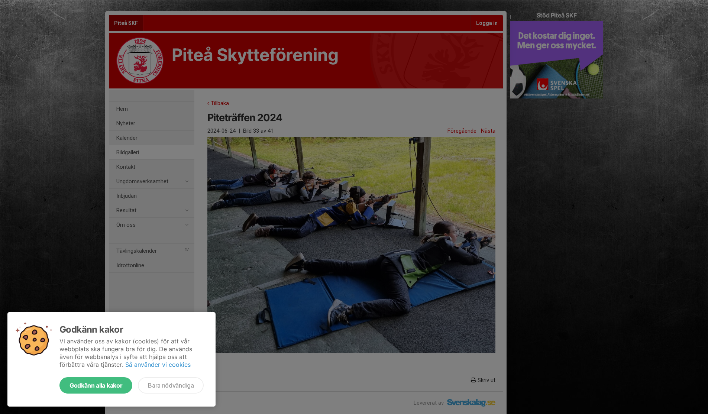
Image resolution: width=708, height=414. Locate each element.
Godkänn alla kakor (95, 385)
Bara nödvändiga (171, 385)
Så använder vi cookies (158, 364)
